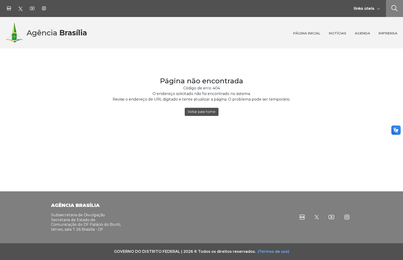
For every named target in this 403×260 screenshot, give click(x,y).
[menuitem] (306, 33)
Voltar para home (201, 112)
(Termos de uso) (273, 251)
